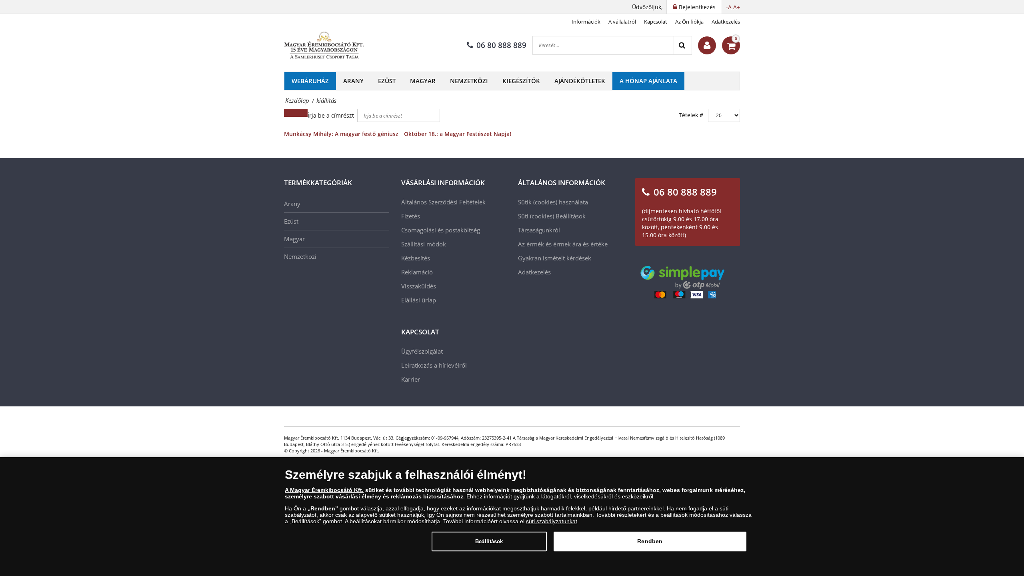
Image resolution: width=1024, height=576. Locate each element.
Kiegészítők (521, 81)
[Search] (683, 45)
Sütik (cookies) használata (553, 202)
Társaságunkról (539, 230)
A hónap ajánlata (648, 81)
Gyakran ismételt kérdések (554, 258)
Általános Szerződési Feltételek (443, 202)
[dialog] (512, 516)
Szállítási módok (423, 244)
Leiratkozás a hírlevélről (434, 365)
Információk (586, 21)
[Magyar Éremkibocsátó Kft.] (324, 46)
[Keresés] (290, 113)
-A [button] (729, 7)
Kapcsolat (655, 21)
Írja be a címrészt (332, 115)
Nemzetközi (469, 81)
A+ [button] (736, 7)
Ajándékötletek (579, 81)
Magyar (423, 81)
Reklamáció (417, 272)
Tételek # (691, 115)
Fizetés (410, 216)
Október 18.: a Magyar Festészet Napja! (457, 134)
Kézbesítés (415, 258)
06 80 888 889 (501, 45)
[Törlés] (302, 113)
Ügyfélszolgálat (422, 351)
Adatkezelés (726, 21)
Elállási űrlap (418, 300)
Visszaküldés (418, 286)
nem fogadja (691, 508)
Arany (353, 81)
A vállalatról (622, 21)
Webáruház (310, 81)
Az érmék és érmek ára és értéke (563, 244)
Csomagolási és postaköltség (440, 230)
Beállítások (489, 541)
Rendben (649, 541)
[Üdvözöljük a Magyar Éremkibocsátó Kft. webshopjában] (707, 45)
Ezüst (387, 81)
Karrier (410, 379)
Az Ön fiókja (689, 21)
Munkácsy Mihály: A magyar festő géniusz (341, 134)
